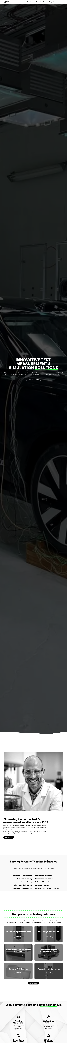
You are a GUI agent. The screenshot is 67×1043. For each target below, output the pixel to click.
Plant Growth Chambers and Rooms (48, 932)
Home (18, 2)
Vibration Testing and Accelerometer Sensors (49, 950)
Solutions (30, 2)
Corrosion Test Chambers (18, 969)
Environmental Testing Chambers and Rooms (18, 932)
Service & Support (48, 2)
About (24, 2)
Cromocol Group (12, 831)
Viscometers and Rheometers (49, 969)
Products (38, 2)
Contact (57, 2)
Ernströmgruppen (22, 831)
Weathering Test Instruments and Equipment (18, 950)
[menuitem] (62, 2)
